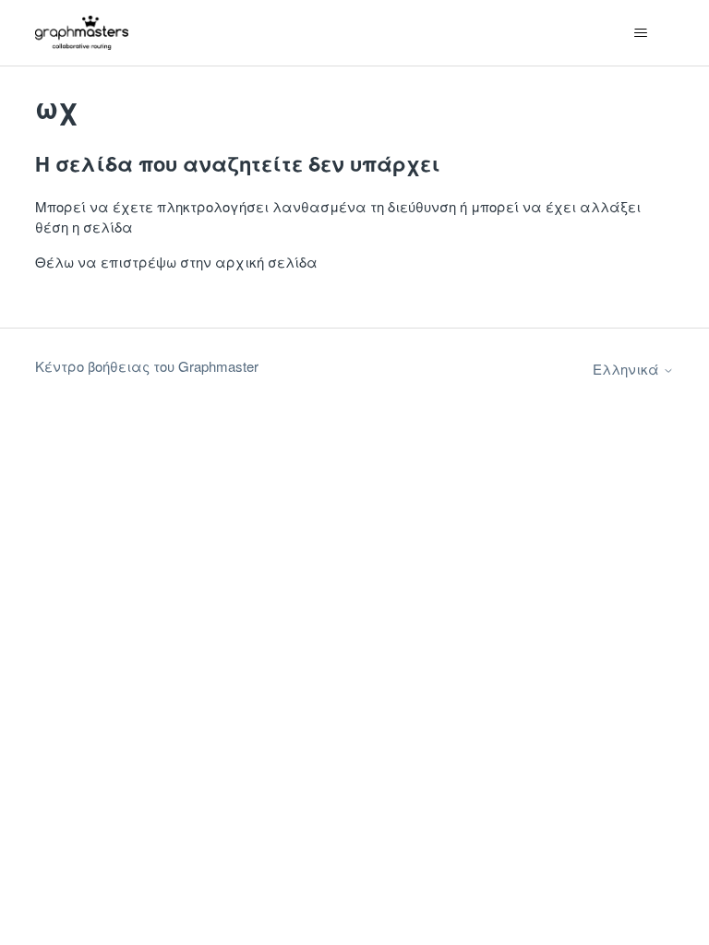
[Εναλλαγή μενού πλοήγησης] (641, 33)
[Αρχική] (81, 33)
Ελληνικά (628, 369)
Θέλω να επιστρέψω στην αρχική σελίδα (176, 261)
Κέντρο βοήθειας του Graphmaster (146, 366)
